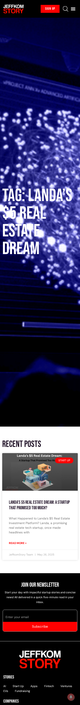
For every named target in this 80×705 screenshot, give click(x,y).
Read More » (17, 543)
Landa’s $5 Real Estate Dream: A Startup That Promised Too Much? (39, 505)
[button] (73, 9)
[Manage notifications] (70, 697)
